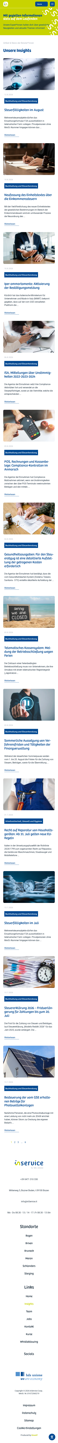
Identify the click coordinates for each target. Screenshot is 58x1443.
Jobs (29, 1318)
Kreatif (34, 1435)
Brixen (29, 1243)
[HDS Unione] (29, 1376)
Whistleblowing (29, 1341)
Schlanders (29, 1265)
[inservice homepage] (5, 4)
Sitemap (29, 1420)
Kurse (29, 1334)
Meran (29, 1258)
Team (29, 1311)
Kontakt (29, 1326)
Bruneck (29, 1250)
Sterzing (29, 1273)
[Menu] (52, 4)
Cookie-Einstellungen (29, 1427)
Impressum (29, 1405)
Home (29, 1296)
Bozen (29, 1235)
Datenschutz (29, 1412)
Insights (29, 1303)
